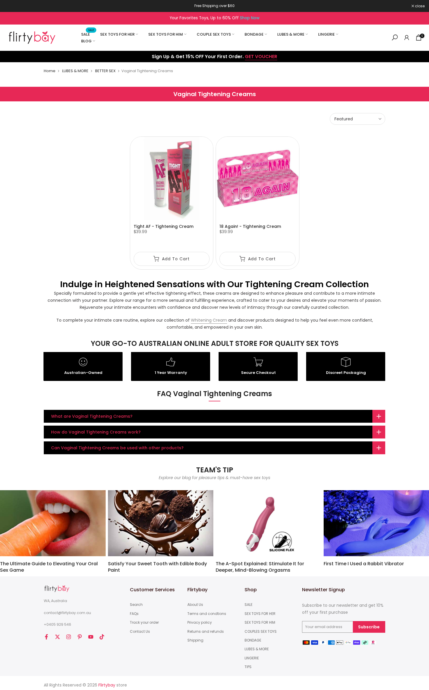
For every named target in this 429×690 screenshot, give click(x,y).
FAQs (134, 613)
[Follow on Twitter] (57, 636)
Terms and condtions (206, 613)
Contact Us (140, 631)
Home (49, 71)
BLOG (86, 41)
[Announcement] (214, 6)
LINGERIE (326, 34)
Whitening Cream (209, 320)
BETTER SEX (105, 71)
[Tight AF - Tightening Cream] (171, 178)
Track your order (144, 622)
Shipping (195, 640)
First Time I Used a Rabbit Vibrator (364, 563)
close (12, 6)
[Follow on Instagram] (68, 636)
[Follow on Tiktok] (101, 636)
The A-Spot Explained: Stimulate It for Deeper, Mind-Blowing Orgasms (260, 566)
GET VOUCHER (261, 56)
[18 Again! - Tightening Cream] (257, 178)
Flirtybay (106, 685)
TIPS (248, 667)
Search (136, 604)
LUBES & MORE (290, 34)
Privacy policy (199, 622)
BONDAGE (254, 34)
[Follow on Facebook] (46, 636)
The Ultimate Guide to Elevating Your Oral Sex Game (49, 566)
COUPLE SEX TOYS (214, 34)
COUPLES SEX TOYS (261, 631)
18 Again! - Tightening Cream (250, 226)
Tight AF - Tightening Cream (163, 226)
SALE (87, 34)
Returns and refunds (205, 631)
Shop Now (249, 18)
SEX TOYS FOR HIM (165, 34)
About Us (195, 604)
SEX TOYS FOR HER (117, 34)
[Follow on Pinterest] (79, 636)
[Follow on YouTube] (90, 636)
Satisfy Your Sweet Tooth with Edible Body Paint (157, 566)
